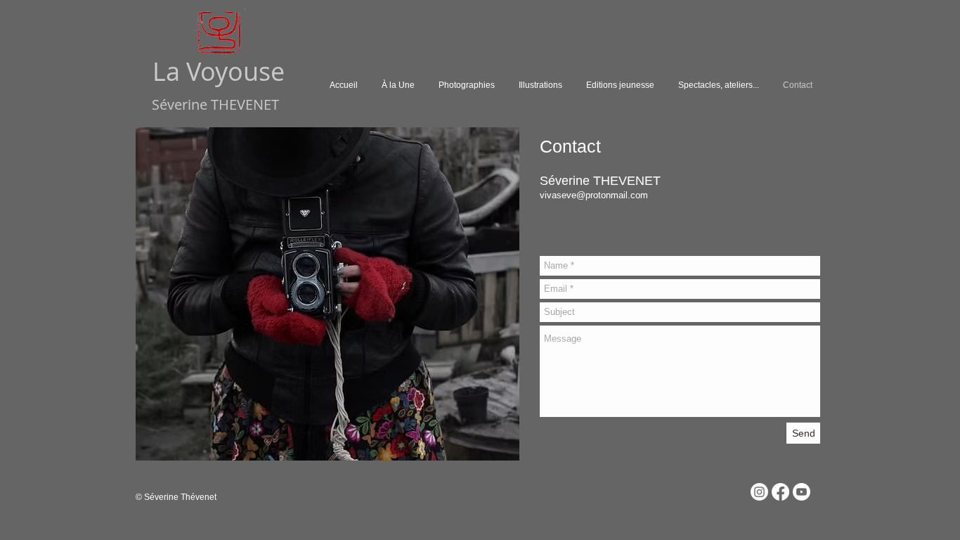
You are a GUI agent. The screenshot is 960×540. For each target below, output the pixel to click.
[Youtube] (801, 492)
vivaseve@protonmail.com (594, 195)
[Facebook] (780, 492)
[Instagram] (759, 492)
